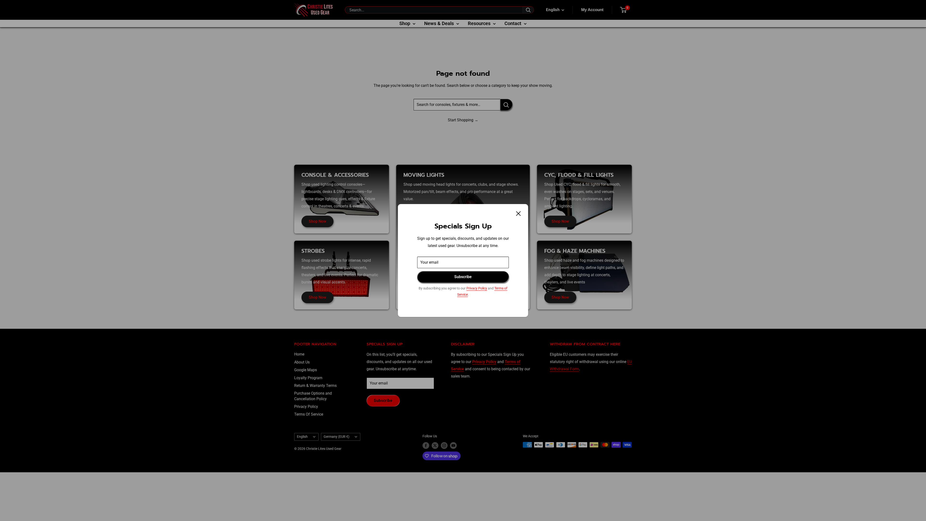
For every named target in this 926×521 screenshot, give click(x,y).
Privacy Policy (476, 288)
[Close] (518, 213)
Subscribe (463, 276)
